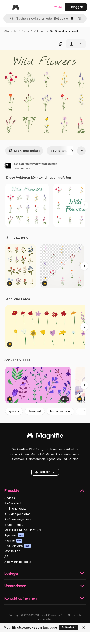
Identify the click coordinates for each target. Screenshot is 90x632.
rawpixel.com (22, 168)
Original (28, 58)
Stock (25, 31)
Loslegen (11, 573)
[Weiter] (72, 150)
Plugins (13, 541)
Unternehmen (15, 585)
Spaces (9, 498)
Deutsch (45, 472)
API (6, 557)
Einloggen (75, 7)
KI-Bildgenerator (16, 509)
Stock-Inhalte (13, 525)
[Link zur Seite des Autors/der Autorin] (8, 166)
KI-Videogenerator (17, 514)
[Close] (83, 627)
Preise (57, 7)
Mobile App (12, 551)
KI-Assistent (12, 503)
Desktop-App (17, 546)
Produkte (11, 490)
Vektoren (39, 31)
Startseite (10, 31)
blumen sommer (60, 411)
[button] (45, 472)
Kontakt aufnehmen (20, 598)
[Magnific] (45, 436)
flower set (34, 411)
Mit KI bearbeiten (27, 151)
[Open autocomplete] (10, 18)
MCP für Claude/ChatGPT (22, 530)
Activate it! (69, 627)
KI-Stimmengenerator (19, 519)
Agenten (13, 535)
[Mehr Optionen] (49, 43)
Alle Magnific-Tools (17, 562)
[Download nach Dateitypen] (81, 43)
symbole (14, 411)
